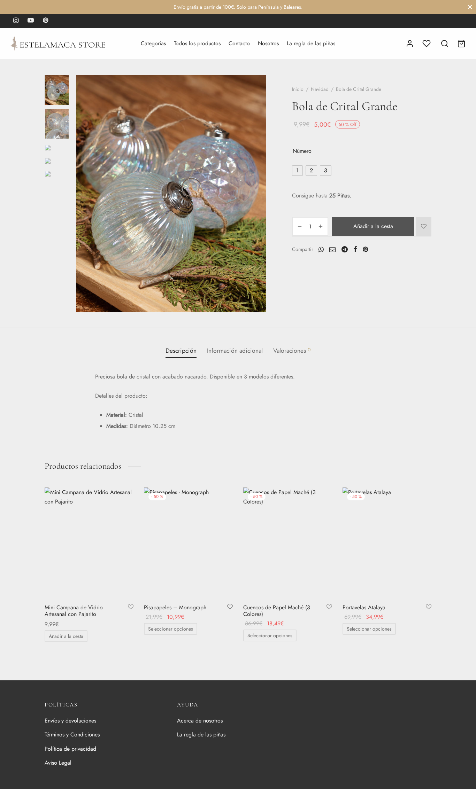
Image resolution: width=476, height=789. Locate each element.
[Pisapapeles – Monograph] (188, 543)
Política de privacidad (70, 749)
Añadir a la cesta (373, 226)
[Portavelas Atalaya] (387, 543)
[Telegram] (345, 249)
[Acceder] (410, 43)
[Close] (470, 6)
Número (302, 151)
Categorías (153, 43)
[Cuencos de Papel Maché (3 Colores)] (287, 543)
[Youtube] (31, 21)
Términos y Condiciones (72, 735)
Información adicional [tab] (235, 350)
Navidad (320, 89)
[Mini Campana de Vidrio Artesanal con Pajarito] (89, 543)
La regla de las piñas (311, 43)
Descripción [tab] (181, 350)
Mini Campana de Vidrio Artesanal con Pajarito (74, 610)
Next (259, 194)
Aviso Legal (58, 763)
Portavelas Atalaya (364, 607)
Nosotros (268, 43)
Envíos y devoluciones (70, 721)
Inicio (298, 89)
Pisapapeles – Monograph (175, 607)
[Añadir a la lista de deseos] (423, 226)
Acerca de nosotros (200, 721)
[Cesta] (461, 43)
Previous (83, 194)
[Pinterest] (45, 21)
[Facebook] (355, 249)
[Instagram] (15, 21)
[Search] (444, 43)
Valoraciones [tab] (291, 350)
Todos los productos (197, 43)
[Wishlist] (427, 43)
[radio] (297, 170)
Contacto (239, 43)
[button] (66, 636)
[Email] (332, 249)
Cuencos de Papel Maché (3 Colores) (276, 610)
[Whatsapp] (321, 249)
